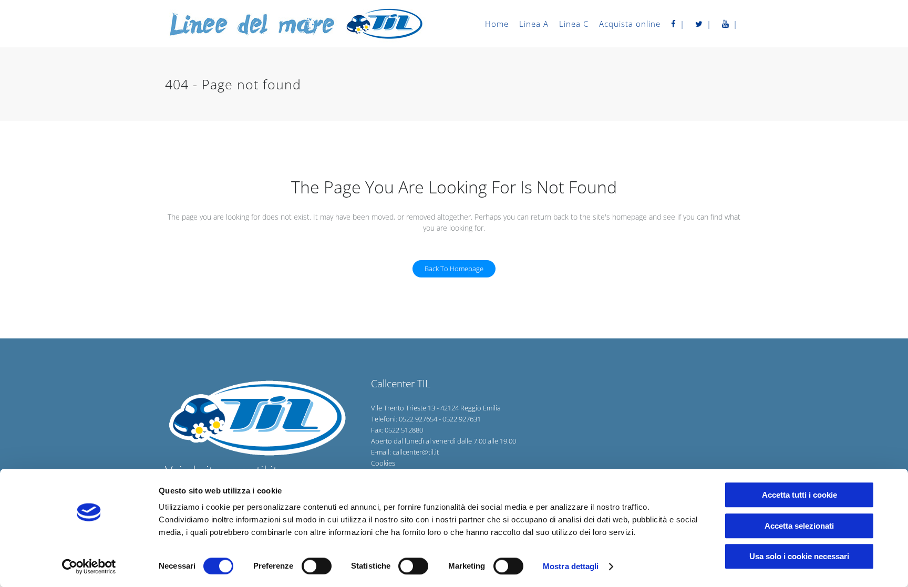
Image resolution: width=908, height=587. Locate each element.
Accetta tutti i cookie (799, 494)
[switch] (317, 566)
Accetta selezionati (799, 525)
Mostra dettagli (571, 566)
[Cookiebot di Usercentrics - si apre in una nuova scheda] (89, 566)
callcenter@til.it (416, 452)
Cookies (383, 463)
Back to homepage (454, 268)
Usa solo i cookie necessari (799, 556)
